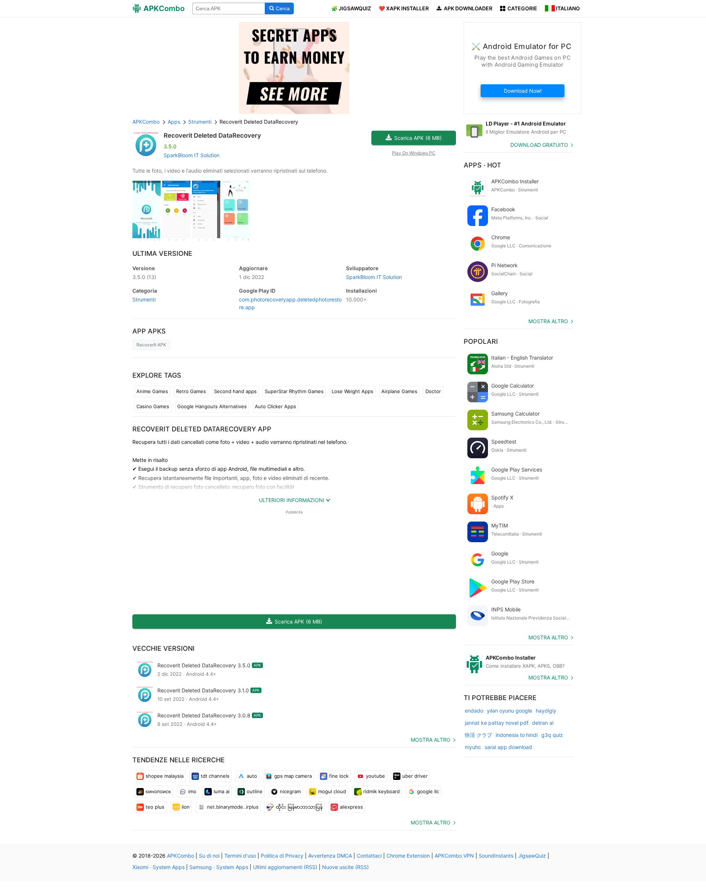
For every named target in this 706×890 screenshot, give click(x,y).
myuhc (473, 747)
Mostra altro (430, 740)
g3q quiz (552, 735)
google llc (428, 791)
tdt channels (215, 776)
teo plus (155, 807)
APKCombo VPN (454, 855)
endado (474, 710)
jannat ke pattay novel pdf (496, 723)
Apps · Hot (482, 165)
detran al (542, 723)
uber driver (415, 776)
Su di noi (209, 855)
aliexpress (351, 807)
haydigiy (546, 710)
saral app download (508, 747)
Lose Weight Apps (352, 391)
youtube (375, 776)
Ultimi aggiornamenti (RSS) (285, 867)
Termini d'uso (240, 855)
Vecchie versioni (163, 648)
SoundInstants (496, 855)
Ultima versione (162, 253)
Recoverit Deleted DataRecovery (212, 135)
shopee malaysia (164, 776)
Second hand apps (235, 391)
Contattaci (369, 855)
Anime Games (152, 391)
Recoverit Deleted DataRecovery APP (201, 429)
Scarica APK (418, 138)
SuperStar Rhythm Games (294, 391)
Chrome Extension (408, 855)
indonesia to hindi (517, 735)
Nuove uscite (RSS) (345, 867)
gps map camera (293, 776)
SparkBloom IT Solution (192, 155)
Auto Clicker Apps (275, 406)
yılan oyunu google (509, 710)
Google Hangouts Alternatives (212, 406)
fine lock (339, 776)
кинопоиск (158, 791)
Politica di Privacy (282, 855)
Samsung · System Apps (218, 867)
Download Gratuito (539, 145)
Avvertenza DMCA (330, 855)
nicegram (290, 791)
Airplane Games (399, 391)
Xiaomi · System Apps (158, 867)
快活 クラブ (478, 735)
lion (186, 807)
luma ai (221, 791)
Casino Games (152, 406)
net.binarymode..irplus (232, 807)
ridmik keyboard (381, 791)
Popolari (481, 341)
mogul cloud (332, 791)
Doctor (433, 391)
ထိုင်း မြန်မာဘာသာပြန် (299, 807)
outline (255, 791)
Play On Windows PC (413, 153)
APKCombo (146, 122)
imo (192, 791)
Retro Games (191, 391)
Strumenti (144, 299)
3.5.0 (144, 277)
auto (252, 776)
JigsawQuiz (532, 855)
